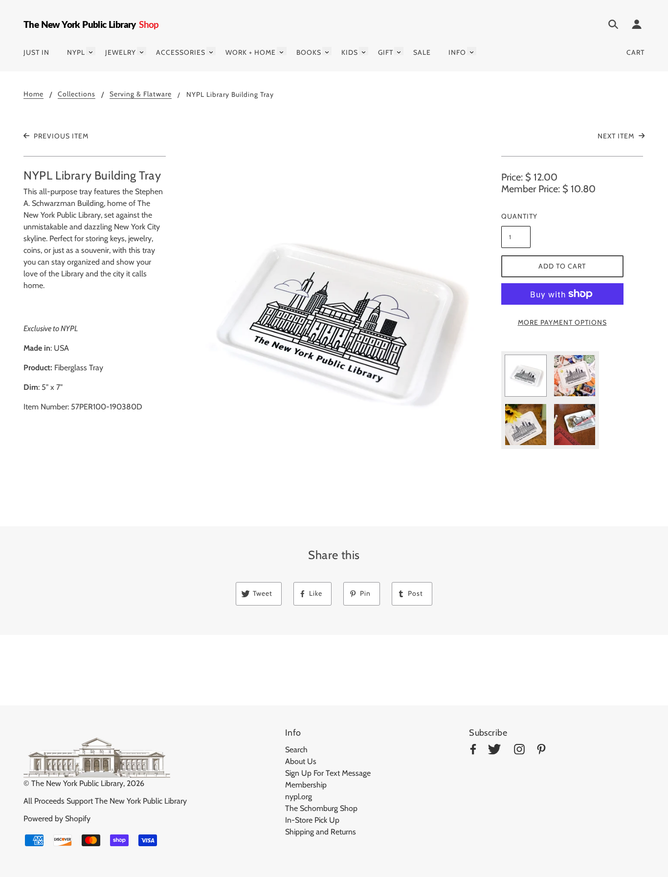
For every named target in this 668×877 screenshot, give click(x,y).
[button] (334, 322)
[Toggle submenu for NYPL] (90, 51)
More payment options (562, 322)
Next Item (617, 136)
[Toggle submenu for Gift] (398, 51)
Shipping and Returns (320, 831)
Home (33, 94)
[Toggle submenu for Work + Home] (281, 51)
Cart (635, 52)
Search (296, 749)
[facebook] (473, 751)
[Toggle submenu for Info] (471, 51)
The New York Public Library (77, 783)
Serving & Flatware (141, 94)
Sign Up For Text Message (328, 773)
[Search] (613, 26)
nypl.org (298, 796)
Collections (76, 94)
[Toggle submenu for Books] (327, 51)
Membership (306, 784)
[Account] (636, 26)
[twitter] (494, 751)
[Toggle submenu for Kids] (363, 51)
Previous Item (60, 136)
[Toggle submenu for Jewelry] (141, 51)
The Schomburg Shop (321, 808)
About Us (300, 761)
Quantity (516, 216)
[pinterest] (541, 751)
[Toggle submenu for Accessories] (211, 51)
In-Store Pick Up (312, 820)
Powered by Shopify (56, 818)
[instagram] (519, 751)
